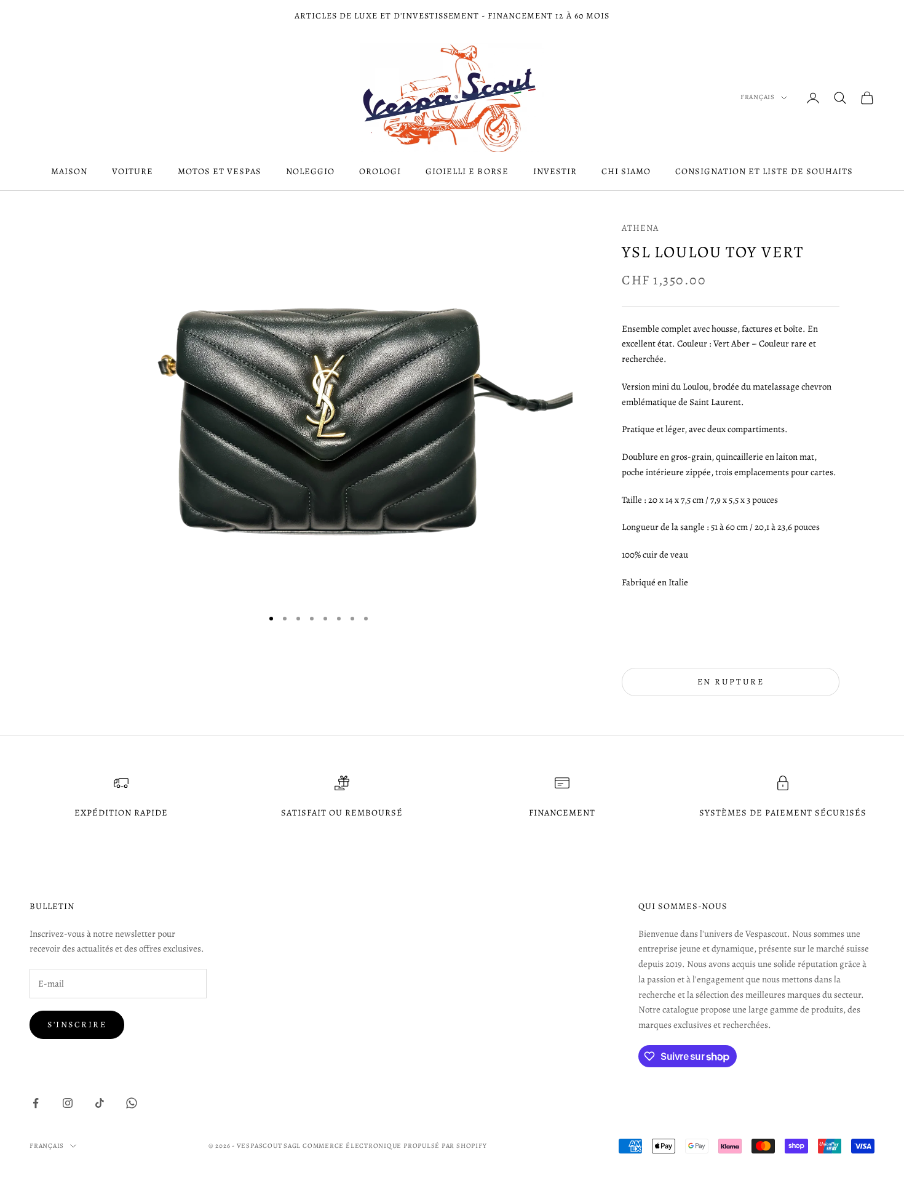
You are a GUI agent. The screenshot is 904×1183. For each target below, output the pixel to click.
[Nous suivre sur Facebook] (36, 1103)
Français (757, 97)
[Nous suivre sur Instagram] (67, 1103)
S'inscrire (76, 1024)
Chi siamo (626, 171)
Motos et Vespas (219, 171)
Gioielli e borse (467, 171)
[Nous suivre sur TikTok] (99, 1103)
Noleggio (310, 171)
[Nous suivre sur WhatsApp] (131, 1103)
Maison (69, 171)
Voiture (132, 171)
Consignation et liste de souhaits (764, 171)
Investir (555, 171)
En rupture (730, 682)
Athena (640, 228)
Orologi (380, 171)
